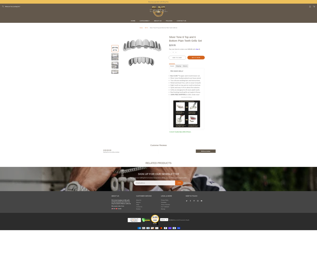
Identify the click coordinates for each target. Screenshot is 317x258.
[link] (174, 114)
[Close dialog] (188, 109)
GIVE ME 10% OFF (174, 146)
